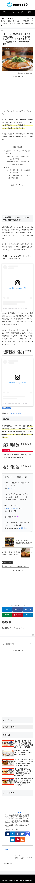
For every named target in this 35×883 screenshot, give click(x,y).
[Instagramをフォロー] (27, 833)
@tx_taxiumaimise (12, 508)
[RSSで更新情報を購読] (22, 839)
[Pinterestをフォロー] (17, 839)
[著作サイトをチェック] (7, 833)
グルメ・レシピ (8, 562)
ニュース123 (17, 812)
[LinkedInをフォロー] (12, 839)
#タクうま (11, 488)
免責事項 (5, 849)
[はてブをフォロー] (22, 833)
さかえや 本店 (6, 408)
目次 (14, 147)
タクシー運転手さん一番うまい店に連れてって (16, 566)
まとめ (8, 167)
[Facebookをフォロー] (17, 833)
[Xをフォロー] (12, 833)
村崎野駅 (18, 413)
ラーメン (13, 413)
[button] (31, 644)
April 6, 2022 (23, 528)
